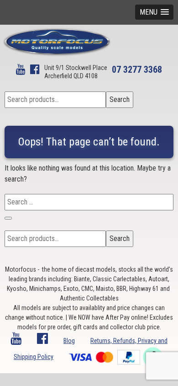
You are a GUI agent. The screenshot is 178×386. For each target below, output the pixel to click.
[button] (154, 12)
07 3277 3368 (137, 69)
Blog (69, 340)
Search (120, 99)
